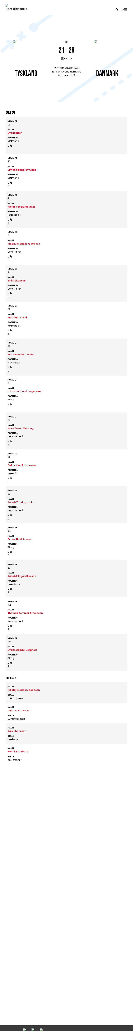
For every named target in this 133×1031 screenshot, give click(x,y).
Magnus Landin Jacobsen (24, 243)
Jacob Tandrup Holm (21, 502)
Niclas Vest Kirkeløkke (21, 206)
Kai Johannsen (17, 731)
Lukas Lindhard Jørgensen (24, 391)
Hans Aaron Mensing (21, 428)
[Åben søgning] (117, 9)
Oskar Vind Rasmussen (22, 465)
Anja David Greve (18, 710)
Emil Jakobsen (17, 280)
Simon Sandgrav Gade (22, 170)
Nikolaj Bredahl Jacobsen (24, 690)
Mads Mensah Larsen (21, 354)
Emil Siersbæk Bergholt (22, 650)
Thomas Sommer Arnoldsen (25, 613)
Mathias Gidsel (17, 317)
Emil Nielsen (15, 133)
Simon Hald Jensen (20, 539)
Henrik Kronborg (18, 751)
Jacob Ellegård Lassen (22, 576)
